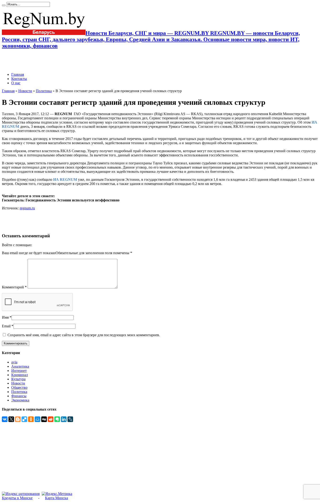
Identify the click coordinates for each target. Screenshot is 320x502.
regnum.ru (27, 208)
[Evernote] (57, 419)
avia (14, 362)
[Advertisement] (57, 61)
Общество (19, 387)
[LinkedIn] (64, 419)
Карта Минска (56, 498)
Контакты (19, 79)
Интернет (19, 371)
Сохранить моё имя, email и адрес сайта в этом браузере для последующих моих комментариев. (83, 335)
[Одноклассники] (31, 419)
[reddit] (50, 419)
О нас (15, 83)
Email (6, 326)
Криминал (19, 375)
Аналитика (20, 366)
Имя (5, 317)
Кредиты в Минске (17, 498)
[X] (11, 419)
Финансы (18, 396)
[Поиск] (4, 5)
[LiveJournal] (70, 419)
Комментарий (14, 287)
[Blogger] (18, 419)
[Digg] (44, 419)
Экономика (20, 400)
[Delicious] (24, 419)
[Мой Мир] (37, 419)
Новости (25, 91)
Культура (18, 379)
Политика (44, 91)
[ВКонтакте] (4, 419)
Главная (17, 74)
